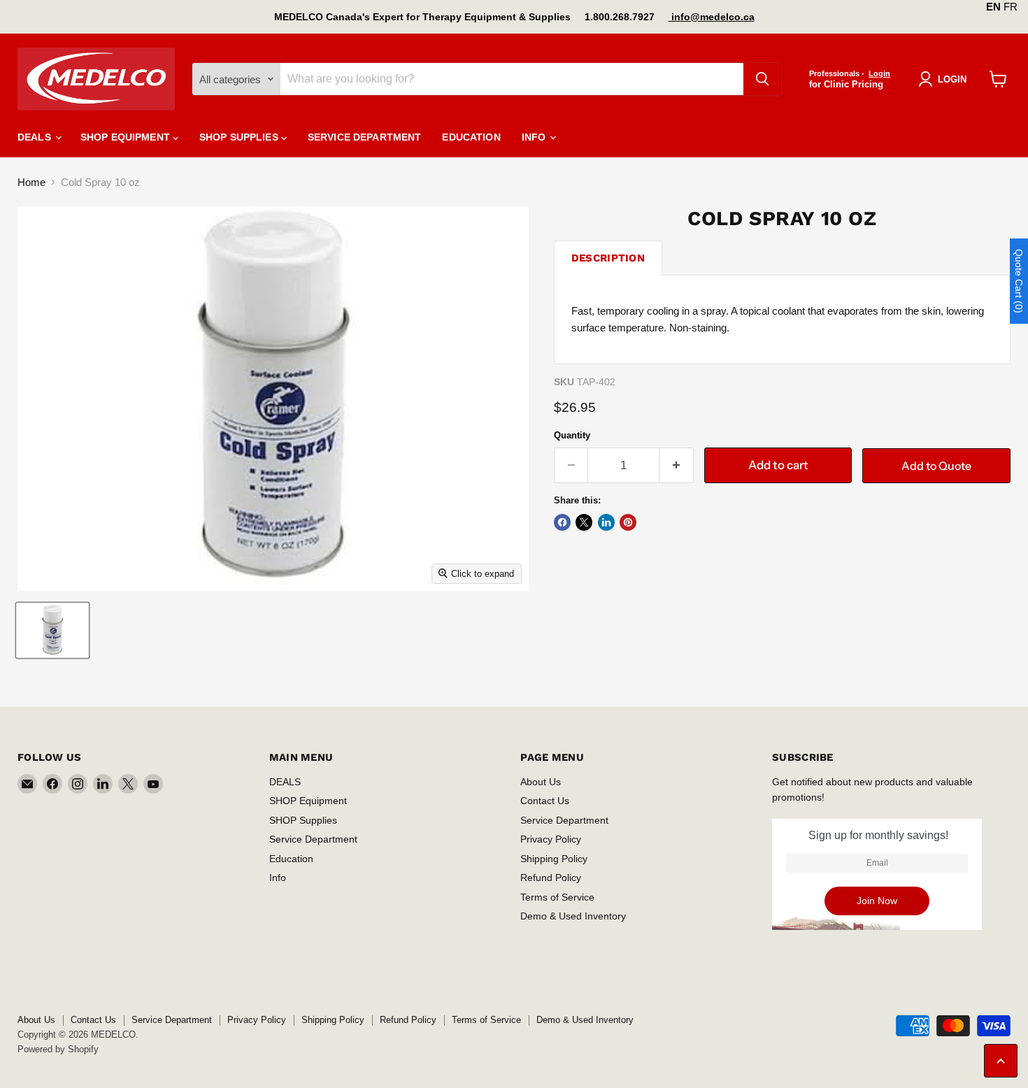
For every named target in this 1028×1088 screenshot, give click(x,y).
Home (31, 182)
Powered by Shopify (58, 1049)
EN (993, 7)
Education (471, 137)
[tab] (608, 258)
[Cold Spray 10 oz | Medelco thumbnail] (52, 630)
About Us (540, 781)
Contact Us (544, 800)
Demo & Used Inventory (573, 916)
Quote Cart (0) (1019, 281)
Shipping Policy (553, 858)
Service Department (365, 137)
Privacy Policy (550, 839)
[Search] (762, 79)
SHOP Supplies (240, 137)
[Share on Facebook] (562, 522)
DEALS (35, 137)
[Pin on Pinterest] (628, 522)
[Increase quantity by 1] (676, 465)
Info (535, 137)
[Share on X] (584, 522)
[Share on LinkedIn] (606, 522)
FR (1011, 7)
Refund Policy (550, 877)
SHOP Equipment (126, 137)
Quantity (572, 435)
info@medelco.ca (712, 16)
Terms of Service (557, 897)
